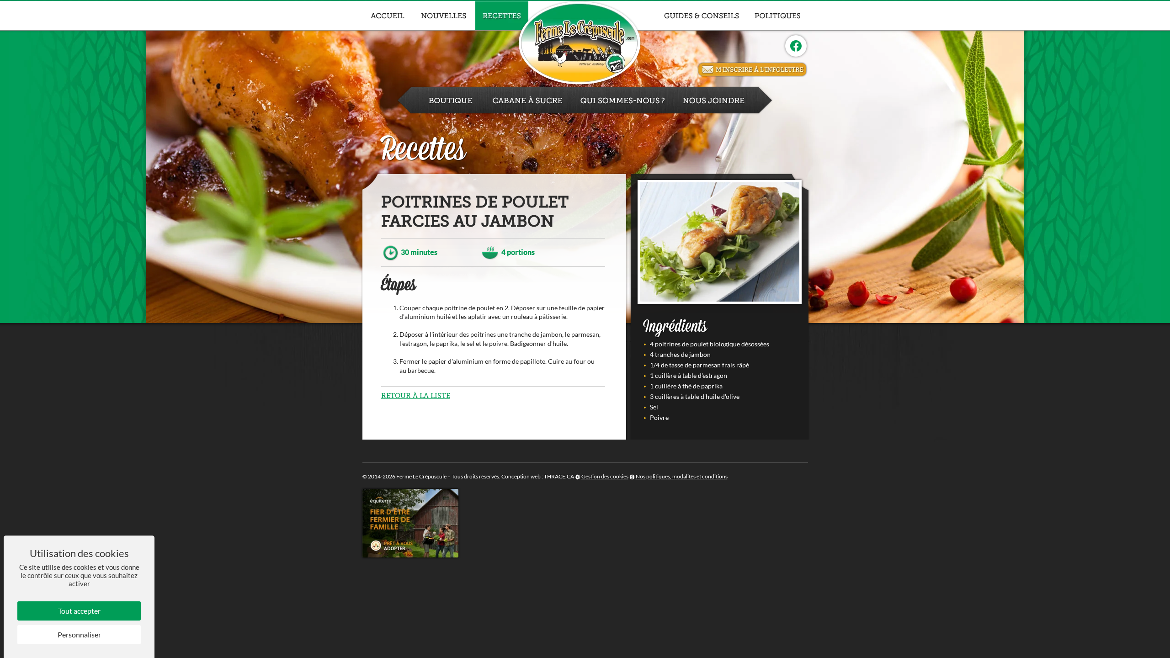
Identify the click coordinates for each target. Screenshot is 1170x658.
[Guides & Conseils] (701, 15)
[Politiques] (777, 15)
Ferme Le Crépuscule (421, 476)
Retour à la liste (415, 396)
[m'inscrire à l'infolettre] (752, 69)
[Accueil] (387, 15)
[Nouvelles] (444, 15)
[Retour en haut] (1162, 650)
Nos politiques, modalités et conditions (682, 476)
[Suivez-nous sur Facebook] (796, 46)
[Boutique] (440, 100)
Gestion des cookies (604, 476)
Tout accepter (79, 610)
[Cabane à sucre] (527, 100)
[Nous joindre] (723, 100)
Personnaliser (79, 634)
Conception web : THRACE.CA (537, 476)
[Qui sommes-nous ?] (622, 100)
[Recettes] (501, 15)
